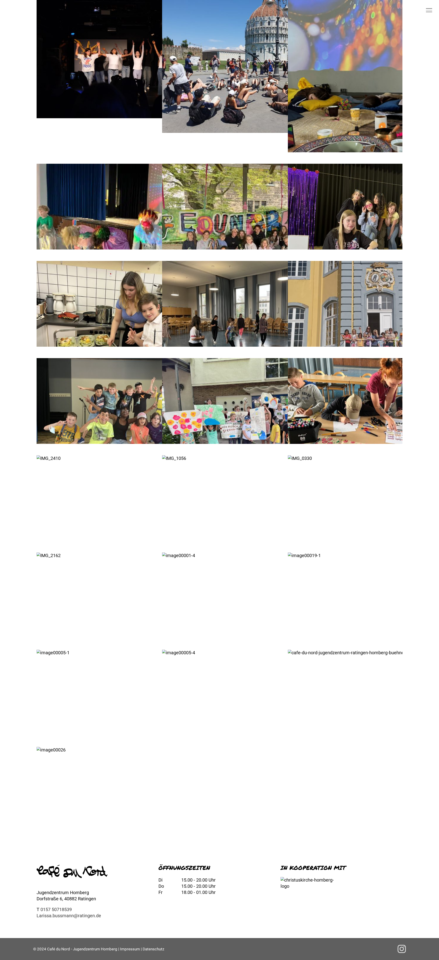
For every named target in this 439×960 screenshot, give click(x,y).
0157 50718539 (56, 909)
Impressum (130, 949)
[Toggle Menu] (429, 10)
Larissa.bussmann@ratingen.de (69, 915)
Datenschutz (153, 949)
